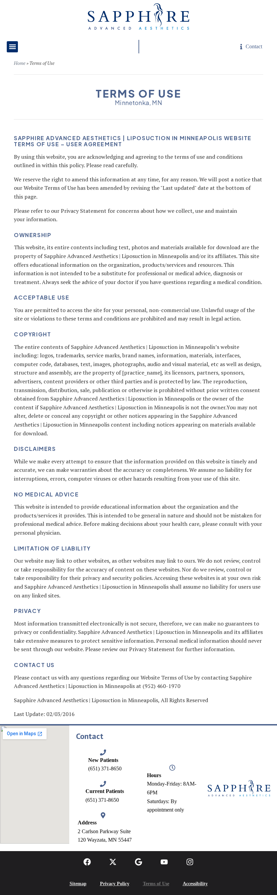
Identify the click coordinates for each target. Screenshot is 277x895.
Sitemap (78, 883)
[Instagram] (189, 861)
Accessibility (195, 883)
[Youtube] (164, 861)
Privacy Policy (114, 883)
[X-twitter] (112, 861)
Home (19, 63)
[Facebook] (87, 861)
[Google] (138, 861)
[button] (12, 46)
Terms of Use (156, 883)
